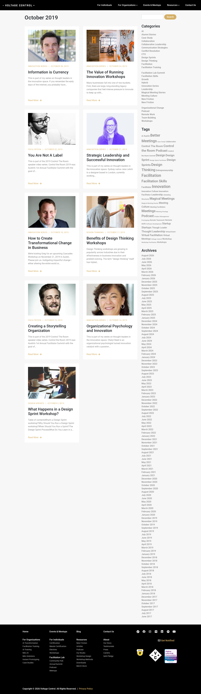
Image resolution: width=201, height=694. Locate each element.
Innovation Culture (150, 191)
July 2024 (146, 337)
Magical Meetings (162, 198)
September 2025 (150, 291)
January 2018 (148, 593)
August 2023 (148, 373)
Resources (172, 5)
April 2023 (147, 386)
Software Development (154, 224)
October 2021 (148, 446)
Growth (145, 79)
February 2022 (149, 432)
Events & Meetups (152, 5)
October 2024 (148, 327)
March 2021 (147, 469)
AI (143, 31)
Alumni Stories (149, 34)
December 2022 (149, 400)
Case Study (147, 38)
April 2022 (147, 426)
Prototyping (145, 220)
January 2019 (148, 554)
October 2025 (148, 288)
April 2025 (147, 308)
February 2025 (149, 314)
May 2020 (146, 501)
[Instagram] (150, 632)
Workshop (167, 239)
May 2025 (146, 304)
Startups (147, 227)
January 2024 (148, 357)
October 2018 (148, 564)
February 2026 (149, 275)
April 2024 (147, 347)
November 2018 (149, 560)
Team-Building (149, 117)
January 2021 (148, 475)
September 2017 (150, 606)
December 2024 (149, 321)
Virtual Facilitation (152, 235)
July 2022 (146, 416)
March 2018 (147, 587)
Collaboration (148, 41)
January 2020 (148, 514)
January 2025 (148, 318)
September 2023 (150, 370)
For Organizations (127, 5)
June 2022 (147, 419)
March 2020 (147, 508)
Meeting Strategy (162, 212)
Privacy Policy (86, 688)
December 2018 (149, 557)
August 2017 (148, 610)
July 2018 (146, 574)
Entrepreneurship (164, 170)
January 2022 (148, 436)
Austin (147, 136)
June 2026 (147, 262)
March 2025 (147, 311)
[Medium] (156, 632)
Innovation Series (38, 66)
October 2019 (148, 524)
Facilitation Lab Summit (153, 73)
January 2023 (148, 396)
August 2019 (148, 531)
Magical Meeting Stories (153, 92)
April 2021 (147, 465)
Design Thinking (95, 232)
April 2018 (147, 583)
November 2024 (149, 324)
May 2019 (146, 541)
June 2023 (147, 380)
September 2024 (150, 331)
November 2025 (149, 285)
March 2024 (147, 350)
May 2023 (146, 383)
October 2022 (148, 406)
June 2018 (147, 577)
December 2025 (149, 281)
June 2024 (147, 341)
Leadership (147, 89)
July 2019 (146, 534)
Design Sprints (36, 403)
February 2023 (149, 393)
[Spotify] (168, 632)
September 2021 (150, 449)
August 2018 (148, 570)
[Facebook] (144, 632)
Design (160, 155)
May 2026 (146, 265)
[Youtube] (174, 632)
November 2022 (149, 403)
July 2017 (146, 613)
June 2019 (147, 537)
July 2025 (146, 298)
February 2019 (149, 551)
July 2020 (146, 495)
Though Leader (159, 227)
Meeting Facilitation (157, 207)
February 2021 (149, 472)
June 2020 (147, 498)
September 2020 (150, 488)
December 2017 (149, 597)
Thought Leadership (153, 231)
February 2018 (149, 590)
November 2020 (149, 482)
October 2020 (148, 485)
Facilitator (146, 187)
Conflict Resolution (151, 51)
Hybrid (145, 82)
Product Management (161, 216)
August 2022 (148, 413)
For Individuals (104, 5)
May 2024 (146, 344)
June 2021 (147, 459)
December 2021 (149, 439)
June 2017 (147, 616)
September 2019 (150, 528)
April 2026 (147, 268)
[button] (31, 639)
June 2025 (147, 301)
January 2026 (148, 278)
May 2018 (146, 580)
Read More (33, 100)
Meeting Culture (149, 95)
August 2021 (148, 452)
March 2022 (147, 429)
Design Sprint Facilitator (158, 160)
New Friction (148, 99)
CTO (144, 54)
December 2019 (149, 518)
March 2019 (147, 547)
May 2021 (146, 462)
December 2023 (149, 360)
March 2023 (147, 390)
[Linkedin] (162, 632)
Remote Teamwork (157, 220)
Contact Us (190, 5)
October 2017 (148, 603)
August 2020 (148, 492)
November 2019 (149, 521)
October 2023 (148, 367)
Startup (166, 223)
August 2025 (148, 295)
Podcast (145, 111)
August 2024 (148, 334)
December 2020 (149, 478)
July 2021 (146, 455)
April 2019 (147, 544)
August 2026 (148, 255)
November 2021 (149, 442)
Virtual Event (170, 232)
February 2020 (149, 511)
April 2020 (147, 505)
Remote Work (148, 114)
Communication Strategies (155, 47)
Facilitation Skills (150, 76)
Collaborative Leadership (154, 44)
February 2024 (149, 354)
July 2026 (146, 258)
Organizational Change (153, 108)
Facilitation (35, 149)
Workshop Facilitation (149, 242)
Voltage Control (156, 239)
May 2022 (146, 423)
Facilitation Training (151, 67)
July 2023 (146, 377)
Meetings (149, 211)
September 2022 (150, 409)
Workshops (147, 121)
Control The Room (152, 146)
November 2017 (149, 600)
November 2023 (149, 364)
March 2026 (147, 272)
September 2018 (150, 567)
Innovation (161, 186)
